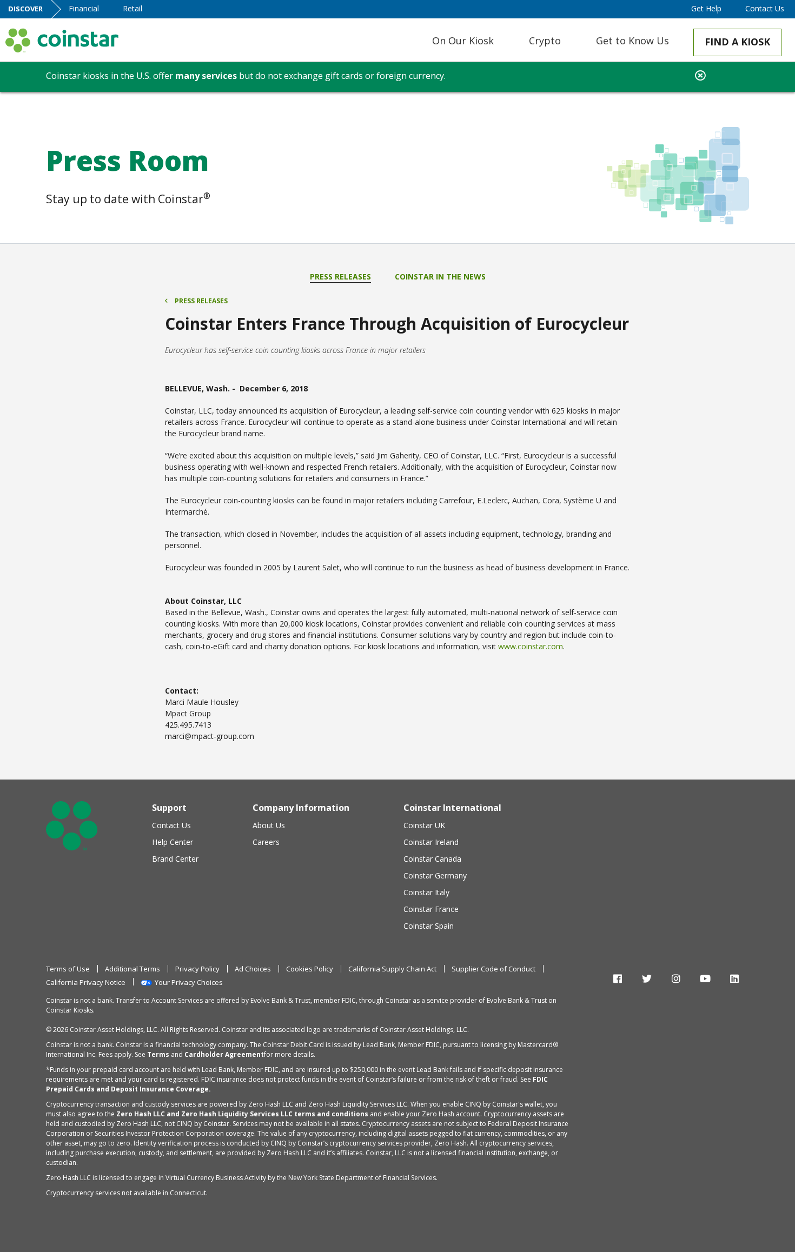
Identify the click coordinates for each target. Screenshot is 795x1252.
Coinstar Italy (426, 892)
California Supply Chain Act (392, 969)
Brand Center (175, 859)
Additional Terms (132, 969)
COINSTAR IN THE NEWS (440, 276)
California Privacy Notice (85, 982)
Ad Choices (253, 969)
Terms (158, 1054)
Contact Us (171, 825)
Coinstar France (431, 909)
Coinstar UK (424, 825)
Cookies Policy (309, 969)
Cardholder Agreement (224, 1054)
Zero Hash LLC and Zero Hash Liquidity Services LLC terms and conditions (242, 1113)
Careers (266, 842)
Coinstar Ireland (431, 842)
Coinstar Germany (435, 875)
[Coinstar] (61, 40)
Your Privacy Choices (189, 982)
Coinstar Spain (428, 926)
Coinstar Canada (432, 859)
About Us (269, 825)
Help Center (172, 842)
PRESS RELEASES (340, 276)
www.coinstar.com (530, 646)
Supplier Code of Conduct (493, 969)
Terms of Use (68, 969)
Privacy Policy (197, 969)
